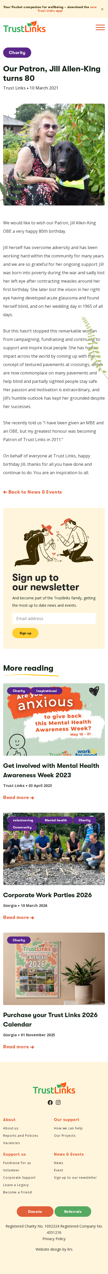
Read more (16, 797)
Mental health (56, 820)
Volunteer (11, 1170)
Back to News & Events (34, 492)
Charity (17, 52)
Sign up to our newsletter (75, 1177)
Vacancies (11, 1143)
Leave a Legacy (16, 1185)
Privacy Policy (54, 1238)
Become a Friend (17, 1192)
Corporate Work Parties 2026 (47, 895)
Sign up (25, 633)
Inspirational (46, 691)
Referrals (73, 1211)
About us (10, 1128)
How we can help (68, 1128)
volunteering (23, 820)
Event (58, 1170)
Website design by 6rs (54, 1249)
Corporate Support (19, 1177)
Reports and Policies (20, 1135)
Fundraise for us (17, 1163)
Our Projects (64, 1135)
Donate (35, 1211)
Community (22, 827)
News (58, 1163)
